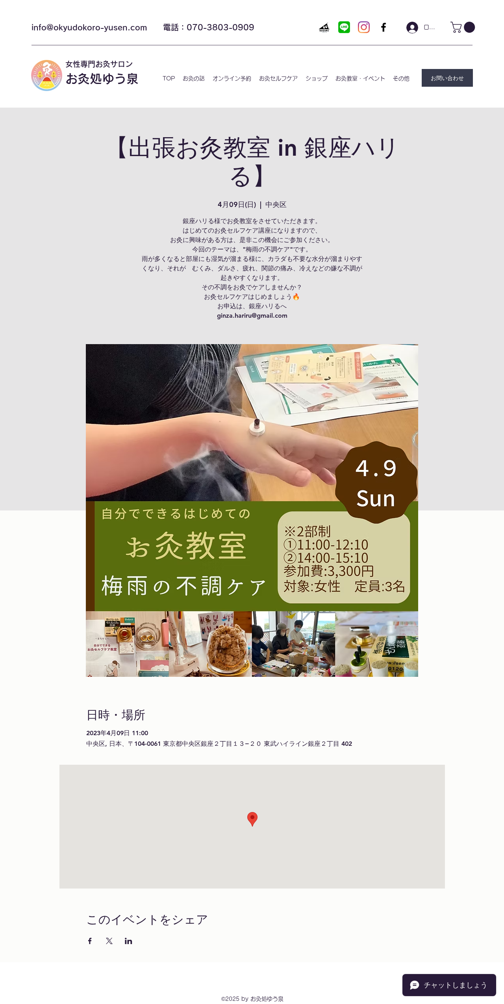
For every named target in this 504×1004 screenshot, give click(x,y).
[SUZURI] (324, 27)
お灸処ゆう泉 (102, 79)
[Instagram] (364, 27)
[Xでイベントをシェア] (109, 941)
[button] (464, 27)
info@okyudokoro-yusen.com (89, 27)
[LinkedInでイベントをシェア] (128, 941)
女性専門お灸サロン (99, 64)
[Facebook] (383, 27)
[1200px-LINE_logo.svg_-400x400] (344, 27)
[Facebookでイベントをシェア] (90, 941)
